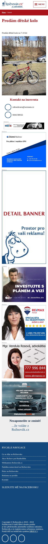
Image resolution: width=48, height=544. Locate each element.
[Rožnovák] (12, 4)
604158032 (18, 115)
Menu (41, 4)
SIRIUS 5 (33, 531)
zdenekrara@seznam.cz (23, 107)
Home (4, 12)
